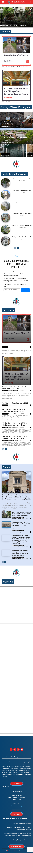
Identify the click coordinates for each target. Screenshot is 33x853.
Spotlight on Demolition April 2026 (22, 202)
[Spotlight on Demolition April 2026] (5, 206)
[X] (18, 749)
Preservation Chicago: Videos (13, 25)
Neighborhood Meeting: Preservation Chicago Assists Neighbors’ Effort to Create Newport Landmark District (21, 513)
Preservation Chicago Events (7, 492)
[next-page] (18, 248)
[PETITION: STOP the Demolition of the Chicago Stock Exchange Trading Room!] (16, 370)
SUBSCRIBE (25, 290)
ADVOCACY (5, 347)
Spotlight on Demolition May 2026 (22, 190)
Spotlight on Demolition (14, 174)
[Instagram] (14, 749)
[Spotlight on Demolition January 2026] (5, 241)
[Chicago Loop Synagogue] (13, 150)
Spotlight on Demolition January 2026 (22, 237)
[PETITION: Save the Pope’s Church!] (16, 328)
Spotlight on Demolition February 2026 (22, 225)
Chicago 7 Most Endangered (16, 107)
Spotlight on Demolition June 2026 (22, 178)
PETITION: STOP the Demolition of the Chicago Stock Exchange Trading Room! (15, 387)
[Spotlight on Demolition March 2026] (5, 217)
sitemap (16, 810)
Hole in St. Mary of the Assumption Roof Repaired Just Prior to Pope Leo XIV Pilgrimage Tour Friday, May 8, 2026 (16, 497)
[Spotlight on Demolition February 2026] (5, 229)
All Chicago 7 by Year (6, 121)
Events (6, 467)
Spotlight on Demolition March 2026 (22, 213)
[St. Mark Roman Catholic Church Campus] (16, 136)
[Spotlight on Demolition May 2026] (5, 194)
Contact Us (5, 786)
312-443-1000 (16, 804)
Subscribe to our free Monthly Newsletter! (15, 818)
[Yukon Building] (16, 120)
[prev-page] (15, 248)
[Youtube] (22, 749)
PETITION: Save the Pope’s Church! (12, 345)
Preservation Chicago (13, 347)
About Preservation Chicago (10, 757)
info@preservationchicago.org (16, 806)
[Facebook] (11, 749)
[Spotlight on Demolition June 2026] (5, 183)
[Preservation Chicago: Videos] (16, 17)
